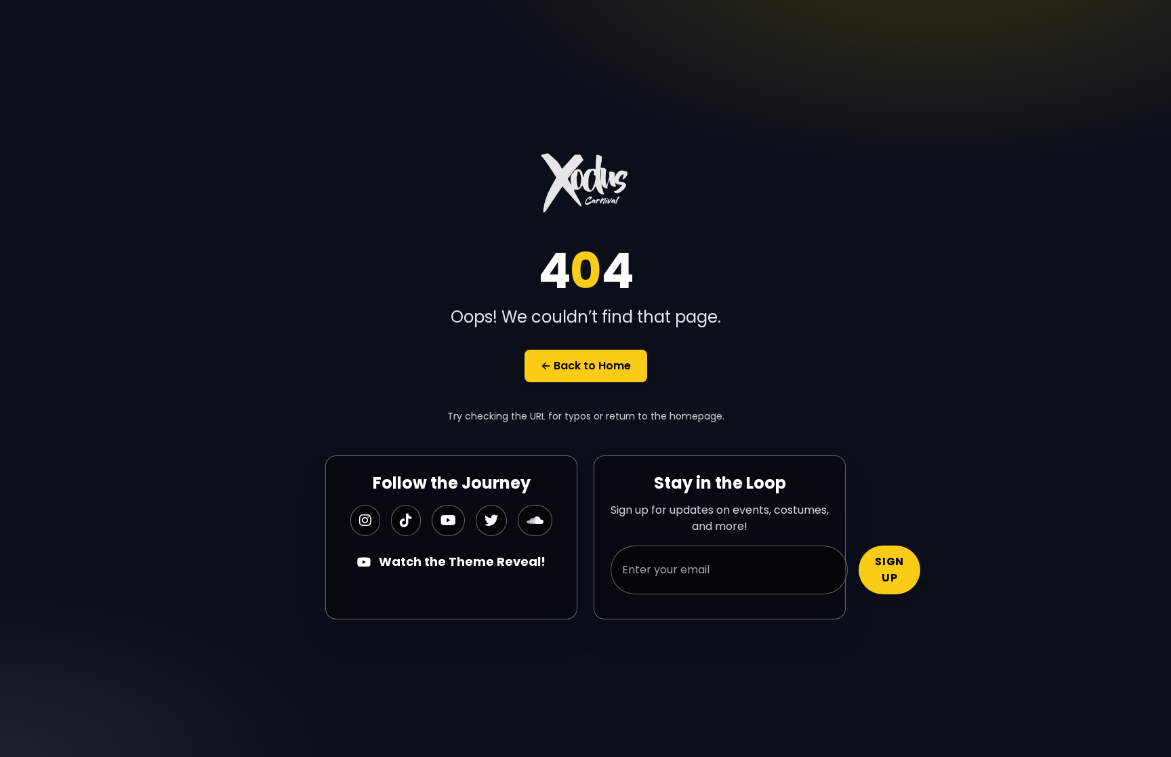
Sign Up (889, 570)
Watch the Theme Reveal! (462, 561)
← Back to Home (586, 365)
